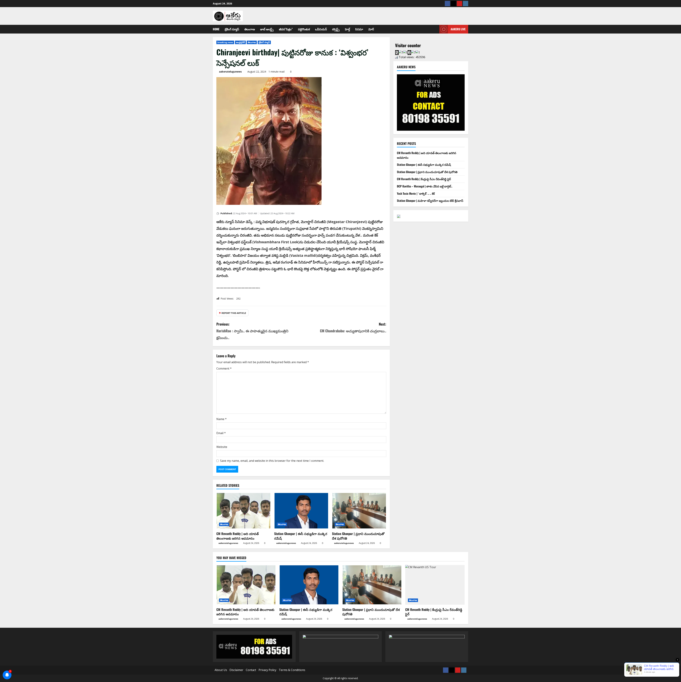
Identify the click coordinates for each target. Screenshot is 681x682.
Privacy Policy (267, 670)
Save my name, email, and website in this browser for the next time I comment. (272, 461)
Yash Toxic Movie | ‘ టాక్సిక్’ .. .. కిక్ (416, 193)
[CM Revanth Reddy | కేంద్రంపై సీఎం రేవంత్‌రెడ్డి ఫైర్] (435, 585)
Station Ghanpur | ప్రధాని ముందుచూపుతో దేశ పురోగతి (358, 535)
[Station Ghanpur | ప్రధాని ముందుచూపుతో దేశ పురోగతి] (359, 511)
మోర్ (371, 29)
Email (221, 433)
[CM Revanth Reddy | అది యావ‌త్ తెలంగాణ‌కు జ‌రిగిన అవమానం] (243, 511)
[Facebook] (447, 3)
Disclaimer (236, 670)
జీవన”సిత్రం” (286, 29)
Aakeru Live (458, 29)
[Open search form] (435, 29)
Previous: (252, 330)
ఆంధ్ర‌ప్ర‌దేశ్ (240, 42)
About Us (221, 670)
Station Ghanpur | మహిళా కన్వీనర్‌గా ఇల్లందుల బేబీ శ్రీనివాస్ (430, 200)
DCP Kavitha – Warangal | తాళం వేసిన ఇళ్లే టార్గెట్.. (424, 186)
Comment (224, 368)
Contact (251, 670)
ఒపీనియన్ (321, 29)
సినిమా (359, 29)
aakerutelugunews (230, 71)
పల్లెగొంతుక (304, 29)
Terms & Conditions (292, 670)
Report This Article (232, 313)
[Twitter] (453, 3)
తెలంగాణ (249, 29)
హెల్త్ (347, 29)
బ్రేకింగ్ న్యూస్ (232, 29)
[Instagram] (465, 3)
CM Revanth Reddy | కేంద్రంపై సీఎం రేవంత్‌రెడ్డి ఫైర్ (424, 179)
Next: (353, 327)
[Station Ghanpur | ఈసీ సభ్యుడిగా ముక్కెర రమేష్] (301, 511)
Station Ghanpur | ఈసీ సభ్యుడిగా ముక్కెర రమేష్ (300, 535)
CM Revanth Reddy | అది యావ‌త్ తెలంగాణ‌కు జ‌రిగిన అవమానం (237, 535)
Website (221, 447)
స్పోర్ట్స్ (336, 29)
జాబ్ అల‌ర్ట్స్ (267, 29)
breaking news (225, 42)
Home (216, 29)
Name (221, 419)
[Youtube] (459, 3)
